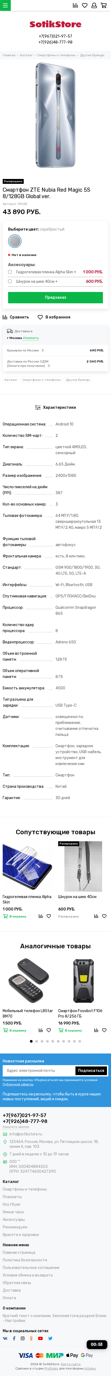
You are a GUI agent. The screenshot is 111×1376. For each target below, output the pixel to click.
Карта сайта (71, 1364)
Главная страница (19, 1252)
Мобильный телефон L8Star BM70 (28, 1014)
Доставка (12, 1290)
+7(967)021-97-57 (55, 36)
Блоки (101, 1316)
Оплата (9, 1298)
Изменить (31, 338)
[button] (31, 1041)
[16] (15, 241)
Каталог (11, 380)
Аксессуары (14, 1219)
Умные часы (13, 1212)
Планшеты (12, 1197)
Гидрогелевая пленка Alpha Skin (27, 900)
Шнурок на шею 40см (77, 897)
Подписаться (91, 1070)
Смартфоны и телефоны (41, 380)
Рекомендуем (15, 1227)
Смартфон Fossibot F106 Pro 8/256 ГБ (80, 1014)
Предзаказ (55, 297)
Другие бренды (78, 380)
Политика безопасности (25, 1260)
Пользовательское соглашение (31, 1267)
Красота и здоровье (21, 1234)
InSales (90, 1368)
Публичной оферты (18, 1084)
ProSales (51, 1368)
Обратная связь (17, 1283)
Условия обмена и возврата (28, 1275)
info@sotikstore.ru (25, 1134)
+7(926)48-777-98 (55, 42)
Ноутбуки (11, 1204)
